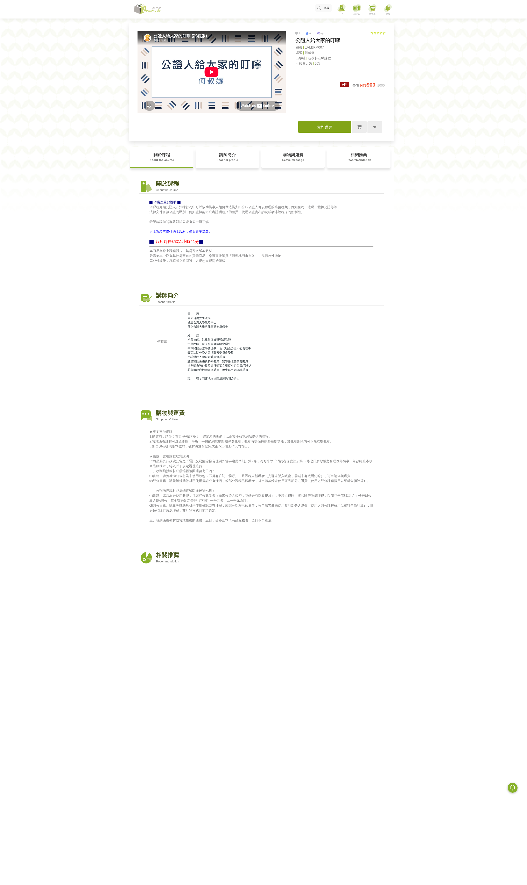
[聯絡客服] (512, 788)
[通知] (388, 9)
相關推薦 (358, 156)
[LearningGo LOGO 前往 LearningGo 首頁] (147, 9)
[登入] (341, 9)
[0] (307, 33)
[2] (296, 33)
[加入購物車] (359, 127)
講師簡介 (227, 156)
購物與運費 (293, 156)
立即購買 (324, 127)
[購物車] (372, 9)
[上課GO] (357, 9)
